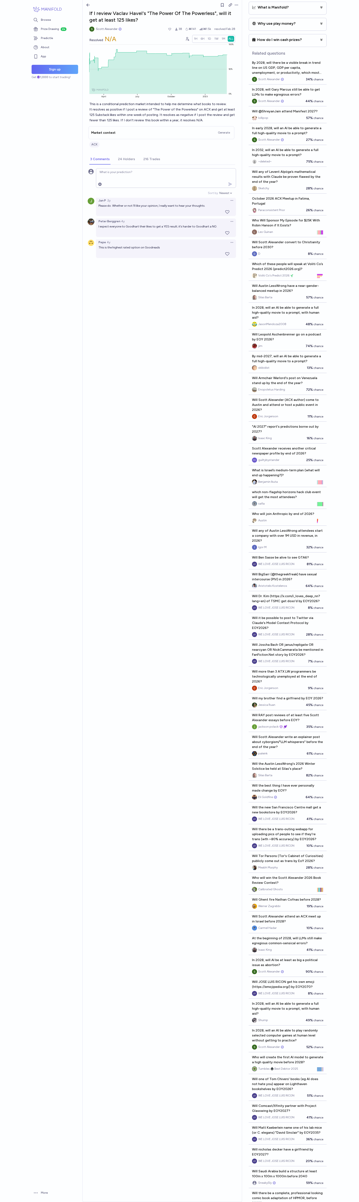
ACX (94, 144)
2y (109, 200)
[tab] (100, 159)
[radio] (195, 39)
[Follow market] (222, 5)
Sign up (55, 69)
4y (123, 221)
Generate (224, 132)
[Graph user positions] (187, 39)
